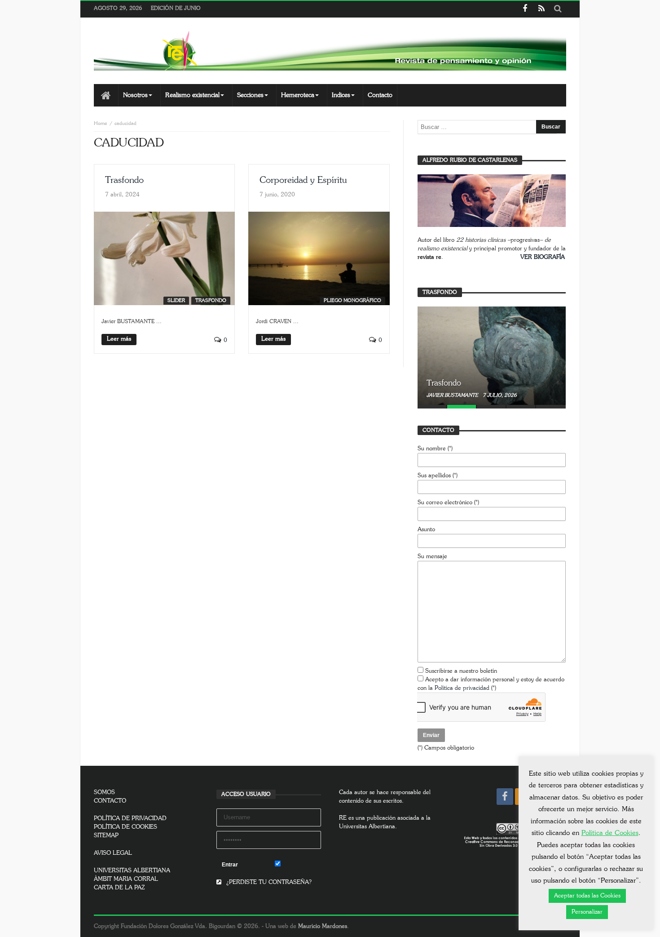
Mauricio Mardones (322, 926)
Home (100, 123)
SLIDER (176, 300)
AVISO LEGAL (113, 853)
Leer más (119, 339)
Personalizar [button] (587, 912)
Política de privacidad (462, 688)
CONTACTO (110, 801)
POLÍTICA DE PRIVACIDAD (130, 819)
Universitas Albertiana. (368, 827)
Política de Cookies (609, 833)
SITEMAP (106, 836)
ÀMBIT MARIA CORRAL (126, 879)
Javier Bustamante (453, 395)
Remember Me (301, 865)
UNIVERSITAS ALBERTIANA (132, 871)
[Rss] (541, 9)
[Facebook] (524, 9)
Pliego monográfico (352, 300)
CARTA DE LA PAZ (119, 888)
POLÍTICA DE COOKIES (125, 827)
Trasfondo (124, 180)
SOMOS (104, 792)
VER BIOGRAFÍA (542, 257)
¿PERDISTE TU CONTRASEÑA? (268, 882)
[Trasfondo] (492, 355)
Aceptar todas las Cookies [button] (587, 896)
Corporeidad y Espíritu (303, 180)
